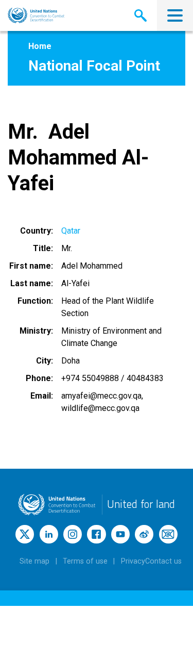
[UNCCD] (36, 15)
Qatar (70, 231)
